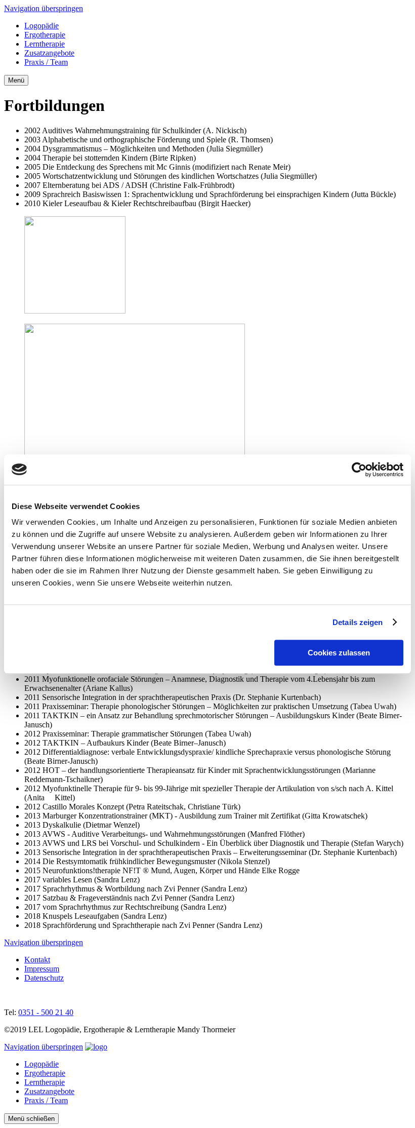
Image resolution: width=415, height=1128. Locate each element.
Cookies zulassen (339, 652)
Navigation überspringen (43, 8)
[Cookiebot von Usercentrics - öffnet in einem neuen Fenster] (359, 469)
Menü (16, 80)
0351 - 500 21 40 (45, 1012)
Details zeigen (358, 622)
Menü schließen (31, 1118)
